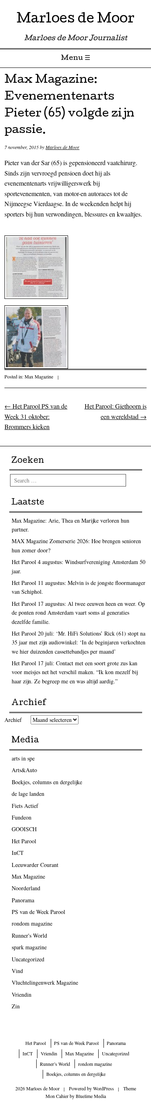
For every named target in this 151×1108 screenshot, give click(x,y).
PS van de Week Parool (38, 912)
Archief (13, 720)
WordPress (103, 1088)
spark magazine (29, 947)
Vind (17, 971)
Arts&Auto (24, 770)
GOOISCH (24, 829)
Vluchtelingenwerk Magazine (45, 982)
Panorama (23, 900)
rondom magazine (32, 923)
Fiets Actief (25, 806)
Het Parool (24, 841)
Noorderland (26, 888)
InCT (18, 853)
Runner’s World (55, 1064)
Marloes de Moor (75, 20)
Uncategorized (28, 959)
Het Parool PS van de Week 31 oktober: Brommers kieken (35, 416)
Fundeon (21, 817)
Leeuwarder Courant (35, 865)
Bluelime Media (91, 1096)
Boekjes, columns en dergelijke (47, 782)
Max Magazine (39, 376)
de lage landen (28, 793)
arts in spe (23, 758)
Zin (16, 1006)
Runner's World (29, 935)
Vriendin (21, 994)
